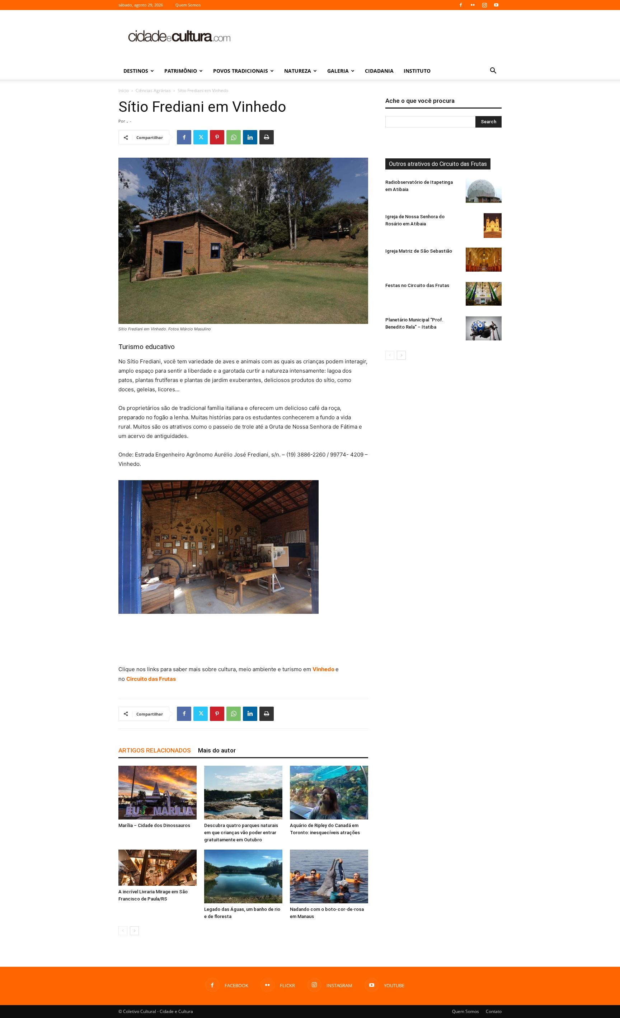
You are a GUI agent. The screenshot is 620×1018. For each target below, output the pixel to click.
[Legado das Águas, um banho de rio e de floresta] (243, 876)
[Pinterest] (217, 137)
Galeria (338, 70)
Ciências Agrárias (153, 90)
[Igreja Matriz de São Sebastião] (484, 260)
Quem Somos (188, 5)
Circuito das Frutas (151, 678)
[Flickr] (472, 5)
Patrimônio (180, 70)
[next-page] (134, 930)
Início (123, 90)
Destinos (135, 70)
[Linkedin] (250, 137)
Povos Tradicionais (240, 70)
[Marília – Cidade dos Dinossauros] (157, 792)
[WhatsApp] (233, 137)
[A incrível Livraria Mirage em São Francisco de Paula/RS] (157, 868)
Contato (494, 1011)
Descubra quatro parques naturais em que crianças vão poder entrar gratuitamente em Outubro (241, 832)
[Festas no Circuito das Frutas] (484, 294)
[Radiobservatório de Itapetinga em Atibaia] (484, 191)
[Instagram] (484, 5)
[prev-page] (122, 930)
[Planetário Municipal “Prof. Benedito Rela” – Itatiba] (484, 328)
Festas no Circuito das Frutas (417, 285)
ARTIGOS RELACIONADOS (154, 750)
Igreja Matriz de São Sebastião (418, 251)
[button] (493, 71)
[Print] (266, 137)
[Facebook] (460, 5)
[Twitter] (200, 137)
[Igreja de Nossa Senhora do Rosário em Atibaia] (493, 225)
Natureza (297, 70)
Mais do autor (217, 750)
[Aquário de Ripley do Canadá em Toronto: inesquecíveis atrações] (329, 792)
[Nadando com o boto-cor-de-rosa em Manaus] (329, 876)
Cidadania (379, 70)
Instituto (417, 70)
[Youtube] (496, 5)
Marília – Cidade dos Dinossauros (154, 825)
